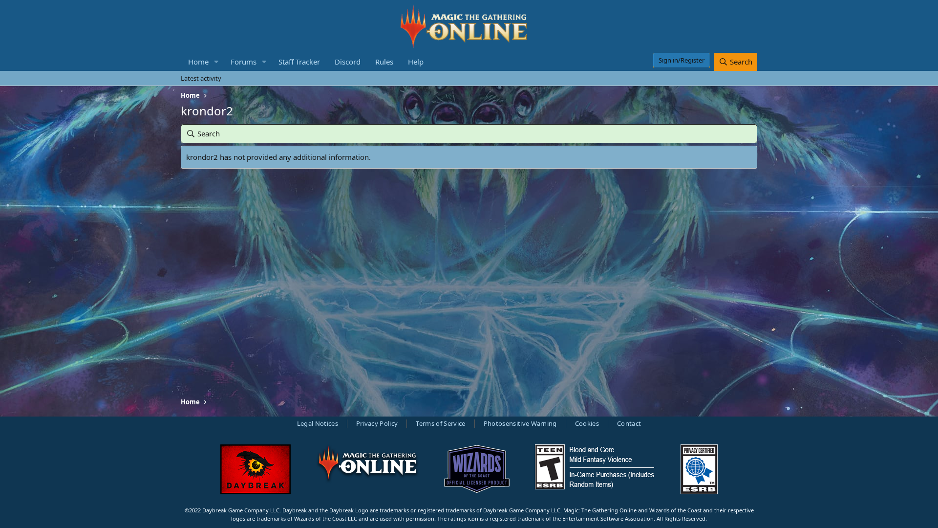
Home (198, 61)
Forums (243, 61)
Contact (629, 423)
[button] (216, 62)
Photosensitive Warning (520, 423)
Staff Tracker (299, 61)
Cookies (587, 423)
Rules (384, 61)
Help (416, 61)
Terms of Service (440, 423)
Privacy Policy (377, 423)
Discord (348, 61)
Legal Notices (317, 423)
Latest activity (201, 78)
